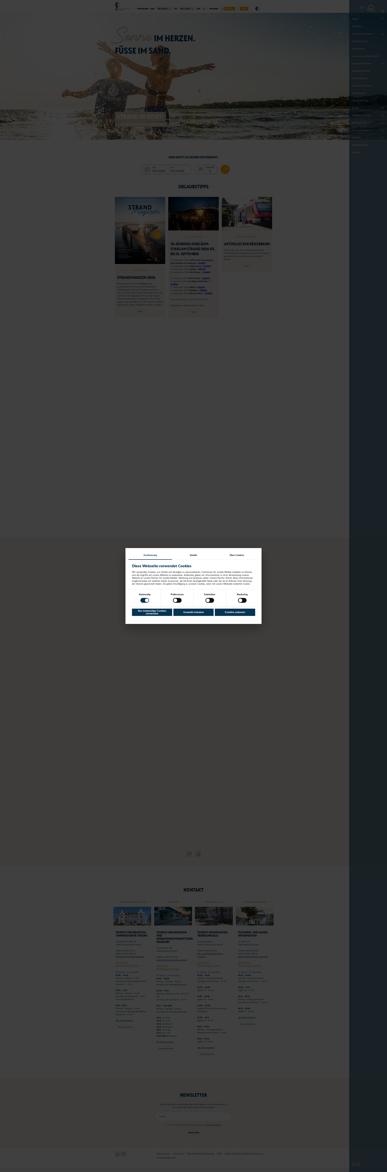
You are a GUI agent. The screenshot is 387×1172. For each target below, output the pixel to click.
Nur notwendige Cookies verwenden (152, 612)
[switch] (177, 600)
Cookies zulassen (235, 612)
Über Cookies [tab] (237, 555)
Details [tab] (193, 555)
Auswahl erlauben (193, 612)
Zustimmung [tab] (150, 555)
